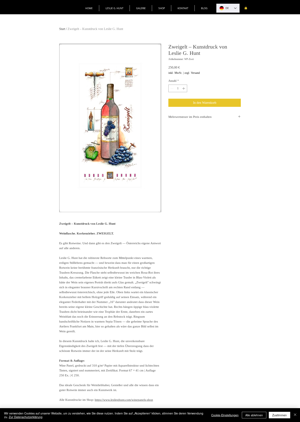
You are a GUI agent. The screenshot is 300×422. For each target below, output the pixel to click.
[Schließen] (295, 415)
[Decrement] (171, 88)
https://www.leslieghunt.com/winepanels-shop (124, 399)
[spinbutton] (177, 88)
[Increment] (184, 88)
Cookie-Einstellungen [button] (225, 415)
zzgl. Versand (192, 72)
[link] (245, 7)
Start (62, 29)
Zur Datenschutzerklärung (25, 417)
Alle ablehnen (254, 415)
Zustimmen (279, 415)
